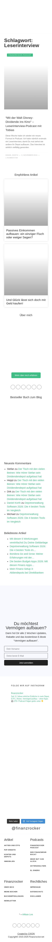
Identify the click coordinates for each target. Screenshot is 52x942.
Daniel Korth (14, 502)
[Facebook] (18, 387)
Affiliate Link (27, 914)
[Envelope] (15, 925)
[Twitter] (34, 387)
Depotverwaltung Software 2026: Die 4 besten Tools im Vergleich (26, 506)
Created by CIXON (26, 934)
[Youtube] (39, 387)
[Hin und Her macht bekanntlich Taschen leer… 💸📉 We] (26, 747)
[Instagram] (23, 387)
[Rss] (28, 925)
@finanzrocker (26, 828)
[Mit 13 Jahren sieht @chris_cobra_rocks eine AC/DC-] (26, 720)
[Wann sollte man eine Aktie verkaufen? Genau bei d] (26, 803)
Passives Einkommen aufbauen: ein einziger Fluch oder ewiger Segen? (25, 234)
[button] (30, 28)
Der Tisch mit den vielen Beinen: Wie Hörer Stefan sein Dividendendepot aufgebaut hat (26, 473)
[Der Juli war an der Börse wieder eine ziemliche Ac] (26, 775)
